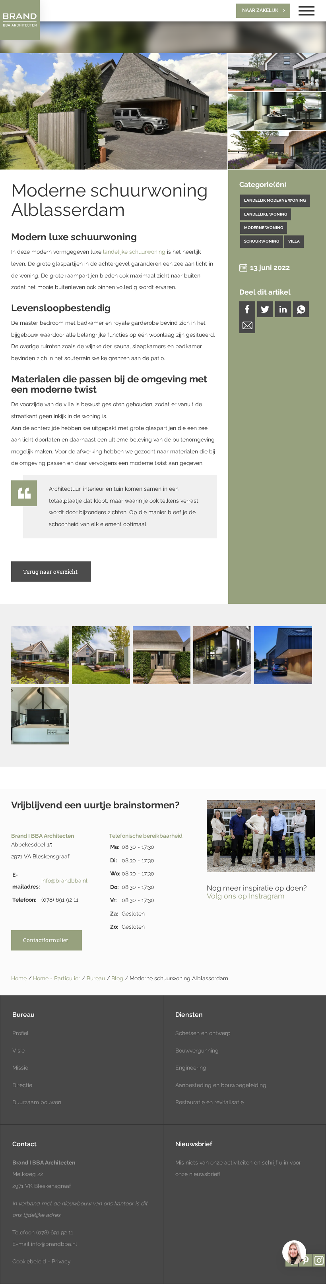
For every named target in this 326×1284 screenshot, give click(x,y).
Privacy (61, 1261)
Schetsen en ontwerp (203, 1033)
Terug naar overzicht (50, 571)
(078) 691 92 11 (54, 1232)
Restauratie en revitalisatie (209, 1102)
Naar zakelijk (260, 10)
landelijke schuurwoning (134, 252)
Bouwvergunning (197, 1050)
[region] (293, 1252)
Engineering (190, 1067)
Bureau (97, 978)
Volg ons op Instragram (246, 896)
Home (19, 978)
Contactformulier (45, 940)
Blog (118, 978)
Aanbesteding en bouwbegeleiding (220, 1085)
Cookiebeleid (29, 1261)
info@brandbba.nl (64, 880)
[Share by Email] (247, 325)
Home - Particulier (57, 978)
